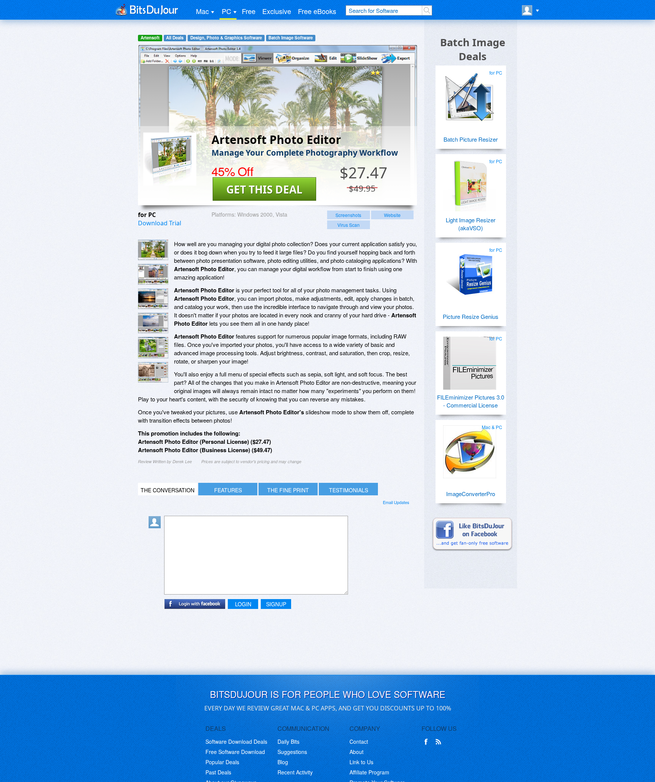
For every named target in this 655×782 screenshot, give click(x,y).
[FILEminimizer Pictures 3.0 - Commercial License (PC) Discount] (470, 360)
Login (243, 604)
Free (248, 11)
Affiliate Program (369, 772)
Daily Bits (288, 741)
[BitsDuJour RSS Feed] (440, 742)
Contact (358, 741)
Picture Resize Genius (470, 316)
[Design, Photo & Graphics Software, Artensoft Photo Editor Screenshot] (153, 372)
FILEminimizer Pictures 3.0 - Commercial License (470, 401)
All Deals (174, 38)
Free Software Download (235, 751)
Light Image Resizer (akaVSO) (470, 224)
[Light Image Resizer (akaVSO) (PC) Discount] (470, 183)
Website (392, 215)
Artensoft (150, 38)
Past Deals (218, 772)
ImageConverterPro (470, 494)
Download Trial (159, 223)
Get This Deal (264, 189)
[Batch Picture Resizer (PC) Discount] (470, 94)
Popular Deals (222, 762)
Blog (282, 762)
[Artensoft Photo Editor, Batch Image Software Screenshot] (153, 299)
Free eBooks (317, 11)
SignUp (276, 604)
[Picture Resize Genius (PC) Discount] (470, 271)
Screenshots (348, 215)
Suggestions (292, 751)
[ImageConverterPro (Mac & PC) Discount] (470, 448)
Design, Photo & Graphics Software (226, 38)
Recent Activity (295, 772)
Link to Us (361, 762)
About (356, 751)
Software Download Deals (236, 741)
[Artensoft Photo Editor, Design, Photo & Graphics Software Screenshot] (153, 323)
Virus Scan (348, 225)
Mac (202, 11)
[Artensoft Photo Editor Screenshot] (153, 250)
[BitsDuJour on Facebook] (428, 742)
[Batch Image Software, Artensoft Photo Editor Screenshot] (153, 347)
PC (226, 11)
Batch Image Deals (472, 49)
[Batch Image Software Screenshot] (153, 274)
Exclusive (276, 11)
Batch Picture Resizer (470, 139)
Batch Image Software (290, 38)
